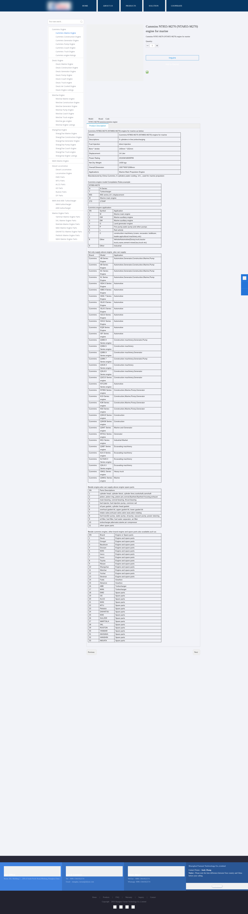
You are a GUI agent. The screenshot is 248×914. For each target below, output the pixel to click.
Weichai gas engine (64, 121)
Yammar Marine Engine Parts (68, 217)
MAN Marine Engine (60, 161)
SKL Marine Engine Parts (66, 220)
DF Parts (59, 195)
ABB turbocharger (63, 208)
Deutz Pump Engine (64, 75)
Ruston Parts (61, 192)
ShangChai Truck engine (66, 152)
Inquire (172, 57)
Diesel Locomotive (60, 166)
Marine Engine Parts (60, 213)
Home (94, 897)
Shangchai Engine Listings (66, 156)
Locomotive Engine (64, 173)
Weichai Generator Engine (66, 106)
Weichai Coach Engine (65, 113)
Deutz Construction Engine (67, 67)
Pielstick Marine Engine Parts (68, 235)
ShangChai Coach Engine (66, 148)
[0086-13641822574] (244, 278)
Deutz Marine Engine (64, 64)
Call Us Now (217, 886)
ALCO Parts (60, 184)
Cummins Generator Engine (67, 40)
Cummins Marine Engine (66, 33)
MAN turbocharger (63, 204)
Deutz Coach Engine (64, 79)
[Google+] (122, 907)
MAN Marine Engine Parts (66, 239)
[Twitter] (128, 907)
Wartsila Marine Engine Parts (68, 224)
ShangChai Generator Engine (68, 141)
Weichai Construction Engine (67, 102)
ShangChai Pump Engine (66, 144)
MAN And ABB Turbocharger (64, 200)
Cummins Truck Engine (65, 51)
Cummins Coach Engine (65, 48)
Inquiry (141, 897)
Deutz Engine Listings (65, 90)
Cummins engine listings (66, 55)
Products (106, 897)
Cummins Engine (59, 29)
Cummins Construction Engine (68, 36)
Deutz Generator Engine (66, 71)
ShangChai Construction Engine (69, 137)
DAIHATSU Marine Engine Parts (69, 231)
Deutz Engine (57, 60)
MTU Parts (60, 180)
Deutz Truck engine (64, 82)
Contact (153, 897)
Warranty (128, 897)
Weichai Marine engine (65, 99)
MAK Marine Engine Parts (66, 228)
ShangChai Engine (59, 130)
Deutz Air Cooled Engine (66, 86)
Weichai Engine (58, 95)
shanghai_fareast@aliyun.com (83, 882)
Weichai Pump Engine (65, 110)
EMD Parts (60, 177)
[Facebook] (133, 907)
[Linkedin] (116, 907)
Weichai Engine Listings (65, 125)
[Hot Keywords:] (81, 21)
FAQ (117, 897)
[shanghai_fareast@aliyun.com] (244, 292)
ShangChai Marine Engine (66, 133)
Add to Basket (172, 64)
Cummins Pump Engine (65, 44)
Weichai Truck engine (64, 117)
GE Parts (59, 188)
